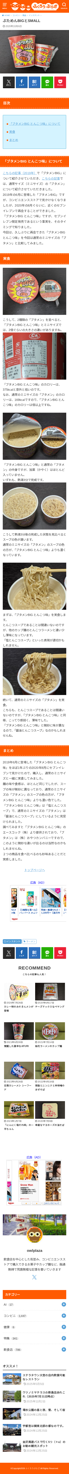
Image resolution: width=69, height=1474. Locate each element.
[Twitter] (34, 1277)
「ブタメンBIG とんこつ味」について (35, 123)
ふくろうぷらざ (33, 1468)
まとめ (13, 140)
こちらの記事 (51, 178)
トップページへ (34, 870)
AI (8, 1304)
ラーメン (30, 941)
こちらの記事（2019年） (20, 173)
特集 (10, 1338)
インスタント (13, 941)
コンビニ (15, 1315)
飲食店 (12, 1349)
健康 (9, 1327)
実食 (12, 131)
